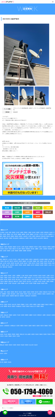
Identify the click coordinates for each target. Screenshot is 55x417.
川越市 (1, 277)
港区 (10, 232)
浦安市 (30, 259)
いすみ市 (10, 259)
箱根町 (20, 250)
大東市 (8, 294)
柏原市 (21, 294)
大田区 (41, 232)
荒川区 (15, 234)
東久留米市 (16, 238)
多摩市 (27, 238)
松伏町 (43, 281)
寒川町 (32, 248)
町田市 (20, 236)
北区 (12, 234)
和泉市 (25, 294)
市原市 (22, 259)
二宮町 (40, 248)
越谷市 (29, 277)
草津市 (45, 334)
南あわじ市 (33, 306)
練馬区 (23, 234)
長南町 (41, 263)
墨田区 (25, 232)
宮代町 (5, 283)
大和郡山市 (13, 325)
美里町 (51, 281)
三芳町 (9, 283)
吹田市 (28, 292)
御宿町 (46, 259)
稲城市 (31, 238)
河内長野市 (33, 295)
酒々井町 (50, 261)
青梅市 (4, 236)
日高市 (20, 281)
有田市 (14, 345)
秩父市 (13, 279)
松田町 (8, 250)
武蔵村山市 (22, 238)
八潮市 (18, 283)
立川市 (45, 234)
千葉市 (29, 263)
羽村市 (35, 238)
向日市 (34, 315)
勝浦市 (53, 259)
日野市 (33, 236)
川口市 (52, 275)
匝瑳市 (12, 263)
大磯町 (36, 248)
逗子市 (18, 246)
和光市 (43, 283)
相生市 (47, 304)
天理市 (18, 325)
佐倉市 (41, 261)
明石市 (9, 304)
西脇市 (22, 304)
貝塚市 (44, 294)
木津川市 (8, 317)
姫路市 (43, 304)
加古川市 (14, 304)
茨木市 (20, 292)
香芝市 (42, 325)
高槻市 (24, 292)
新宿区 (13, 232)
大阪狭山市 (27, 295)
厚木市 (36, 246)
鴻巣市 (25, 277)
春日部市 (35, 275)
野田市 (20, 265)
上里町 (48, 275)
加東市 (39, 304)
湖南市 (17, 334)
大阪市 (1, 292)
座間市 (49, 246)
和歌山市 (2, 345)
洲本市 (28, 306)
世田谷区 (46, 232)
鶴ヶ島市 (18, 279)
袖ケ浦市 (17, 263)
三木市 (26, 304)
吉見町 (30, 283)
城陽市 (30, 315)
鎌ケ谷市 (7, 261)
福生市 (52, 236)
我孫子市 (5, 259)
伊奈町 (9, 275)
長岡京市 (39, 315)
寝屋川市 (45, 292)
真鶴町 (24, 250)
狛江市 (1, 238)
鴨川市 (11, 261)
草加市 (9, 279)
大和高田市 (6, 325)
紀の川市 (31, 345)
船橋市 (28, 265)
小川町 (22, 275)
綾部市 (14, 315)
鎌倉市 (14, 246)
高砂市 (18, 304)
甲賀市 (49, 334)
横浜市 (1, 246)
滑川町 (41, 279)
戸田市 (33, 279)
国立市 (48, 236)
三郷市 (47, 281)
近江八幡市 (28, 334)
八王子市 (41, 234)
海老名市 (44, 246)
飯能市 (6, 281)
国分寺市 (43, 236)
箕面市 (12, 292)
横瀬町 (22, 283)
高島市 (41, 334)
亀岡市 (26, 315)
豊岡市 (5, 306)
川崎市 (5, 246)
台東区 (21, 232)
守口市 (50, 292)
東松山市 (16, 281)
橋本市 (10, 345)
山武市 (45, 261)
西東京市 (46, 238)
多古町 (21, 263)
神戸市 (1, 304)
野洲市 (13, 334)
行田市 (13, 277)
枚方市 (36, 292)
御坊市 (18, 345)
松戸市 (32, 265)
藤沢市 (14, 248)
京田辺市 (48, 315)
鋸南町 (24, 261)
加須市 (40, 275)
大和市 (40, 246)
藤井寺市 (17, 295)
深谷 (24, 281)
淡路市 (42, 306)
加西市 (34, 304)
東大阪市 (13, 294)
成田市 (16, 265)
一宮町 (18, 259)
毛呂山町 (14, 283)
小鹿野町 (18, 275)
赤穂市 (51, 304)
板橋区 (19, 234)
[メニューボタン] (52, 1)
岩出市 (36, 345)
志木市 (52, 277)
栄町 (38, 261)
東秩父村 (11, 281)
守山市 (5, 334)
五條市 (30, 325)
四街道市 (10, 267)
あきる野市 (40, 238)
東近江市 (22, 334)
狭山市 (48, 277)
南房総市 (37, 265)
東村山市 (38, 236)
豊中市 (16, 292)
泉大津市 (34, 294)
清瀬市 (10, 238)
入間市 (13, 275)
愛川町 (2, 248)
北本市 (9, 277)
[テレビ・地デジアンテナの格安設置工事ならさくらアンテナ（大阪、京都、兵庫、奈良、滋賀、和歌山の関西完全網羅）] (8, 1)
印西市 (26, 259)
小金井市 (25, 236)
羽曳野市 (12, 295)
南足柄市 (50, 248)
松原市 (7, 295)
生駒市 (38, 325)
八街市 (50, 265)
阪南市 (3, 295)
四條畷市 (4, 294)
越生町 (30, 275)
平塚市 (10, 248)
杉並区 (4, 234)
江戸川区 (36, 234)
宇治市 (18, 315)
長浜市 (37, 334)
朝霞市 (5, 275)
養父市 (9, 306)
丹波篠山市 (18, 306)
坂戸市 (40, 277)
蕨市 (46, 283)
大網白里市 (36, 259)
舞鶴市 (10, 315)
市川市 (14, 259)
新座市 (45, 279)
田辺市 (22, 345)
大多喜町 (41, 259)
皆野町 (1, 283)
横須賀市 (10, 246)
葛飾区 (31, 234)
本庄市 (39, 281)
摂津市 (32, 292)
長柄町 (3, 265)
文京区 (17, 232)
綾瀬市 (53, 246)
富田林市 (22, 295)
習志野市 (12, 265)
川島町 (5, 277)
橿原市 (22, 325)
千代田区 (2, 232)
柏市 (50, 259)
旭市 (1, 259)
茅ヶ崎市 (19, 248)
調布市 (16, 236)
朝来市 (13, 306)
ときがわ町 (24, 279)
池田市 (8, 292)
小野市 (30, 304)
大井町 (4, 250)
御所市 (34, 325)
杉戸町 (5, 279)
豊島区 (8, 234)
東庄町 (50, 263)
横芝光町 (5, 267)
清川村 (6, 248)
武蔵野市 (50, 234)
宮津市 (22, 315)
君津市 (20, 261)
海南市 (6, 345)
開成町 (16, 250)
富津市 (24, 265)
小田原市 (45, 248)
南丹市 (3, 317)
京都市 (1, 315)
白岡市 (1, 279)
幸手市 (44, 277)
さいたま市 (35, 277)
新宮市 (26, 345)
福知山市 (6, 315)
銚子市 (33, 263)
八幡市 (44, 315)
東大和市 (6, 238)
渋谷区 (51, 232)
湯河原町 (29, 250)
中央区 (6, 232)
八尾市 (17, 294)
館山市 (25, 263)
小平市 (29, 236)
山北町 (12, 250)
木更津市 (16, 261)
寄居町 (34, 283)
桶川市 (26, 275)
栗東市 (9, 334)
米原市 (33, 334)
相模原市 (31, 246)
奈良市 (1, 325)
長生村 (37, 263)
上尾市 (1, 275)
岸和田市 (39, 294)
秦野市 (23, 248)
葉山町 (26, 246)
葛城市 (46, 325)
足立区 (27, 234)
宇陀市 (50, 325)
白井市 (8, 263)
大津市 (1, 334)
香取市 (2, 261)
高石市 (29, 294)
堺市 (5, 292)
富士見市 (29, 281)
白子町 (4, 263)
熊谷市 (21, 277)
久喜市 (17, 277)
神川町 (44, 275)
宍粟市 (38, 306)
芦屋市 (5, 304)
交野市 (40, 292)
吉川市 (26, 283)
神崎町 (34, 261)
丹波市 (23, 306)
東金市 (45, 263)
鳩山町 (53, 279)
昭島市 (12, 236)
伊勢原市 (28, 248)
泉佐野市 (48, 294)
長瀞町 (37, 279)
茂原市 (45, 265)
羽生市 (2, 281)
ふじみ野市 (34, 281)
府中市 (8, 236)
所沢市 (29, 279)
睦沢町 (41, 265)
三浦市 (22, 246)
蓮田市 (49, 279)
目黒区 (37, 232)
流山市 (7, 265)
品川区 (33, 232)
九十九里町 (29, 261)
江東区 (29, 232)
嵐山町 (39, 283)
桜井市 (26, 325)
